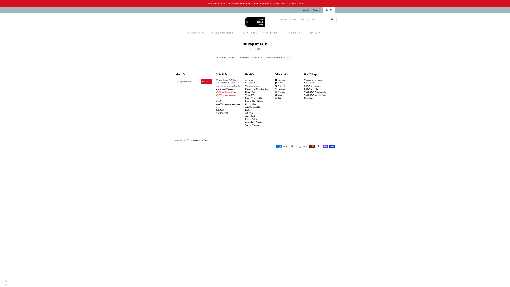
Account (316, 10)
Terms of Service (252, 125)
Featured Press (251, 83)
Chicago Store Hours (313, 80)
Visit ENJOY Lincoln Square (316, 95)
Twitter (280, 83)
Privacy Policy (251, 119)
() (329, 10)
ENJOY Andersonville (225, 92)
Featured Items (195, 33)
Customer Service (252, 86)
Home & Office (294, 33)
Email (279, 95)
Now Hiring (308, 98)
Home (252, 49)
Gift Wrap (293, 19)
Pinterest (281, 86)
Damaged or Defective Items (257, 89)
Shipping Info (250, 104)
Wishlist (306, 10)
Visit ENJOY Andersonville (315, 92)
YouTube (281, 92)
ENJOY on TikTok (311, 89)
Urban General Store (199, 140)
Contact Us (303, 19)
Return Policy (250, 92)
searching (264, 57)
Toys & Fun (315, 33)
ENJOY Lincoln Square (225, 95)
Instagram (281, 89)
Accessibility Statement (255, 122)
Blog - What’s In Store (254, 98)
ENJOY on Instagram (313, 86)
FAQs (247, 110)
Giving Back (250, 116)
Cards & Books (271, 33)
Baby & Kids (249, 33)
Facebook (281, 80)
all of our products (285, 57)
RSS (279, 98)
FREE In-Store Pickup (313, 83)
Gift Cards (283, 19)
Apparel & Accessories (223, 33)
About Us (249, 80)
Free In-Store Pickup (254, 101)
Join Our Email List (253, 107)
